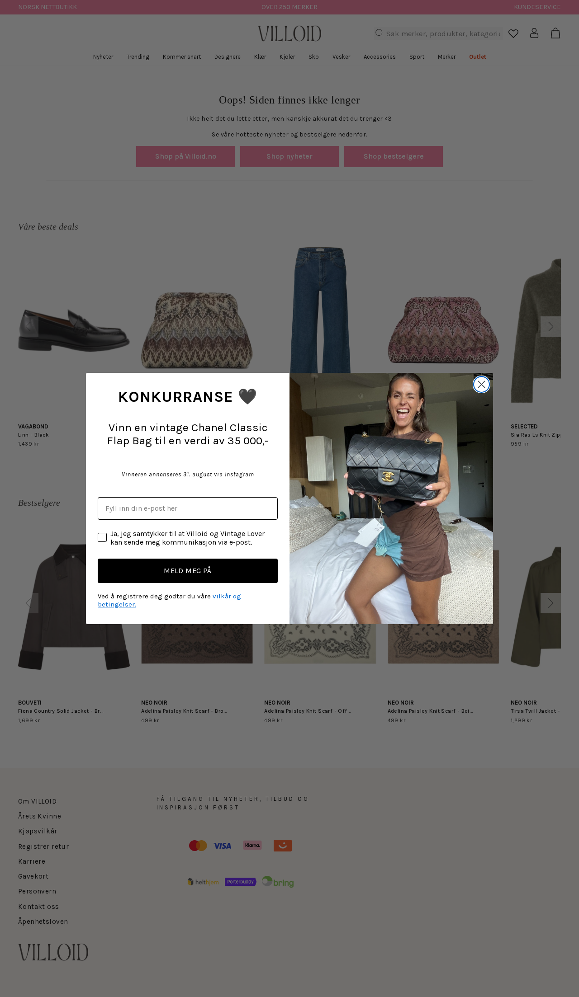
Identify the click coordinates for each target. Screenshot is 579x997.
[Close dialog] (481, 384)
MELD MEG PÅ (188, 570)
